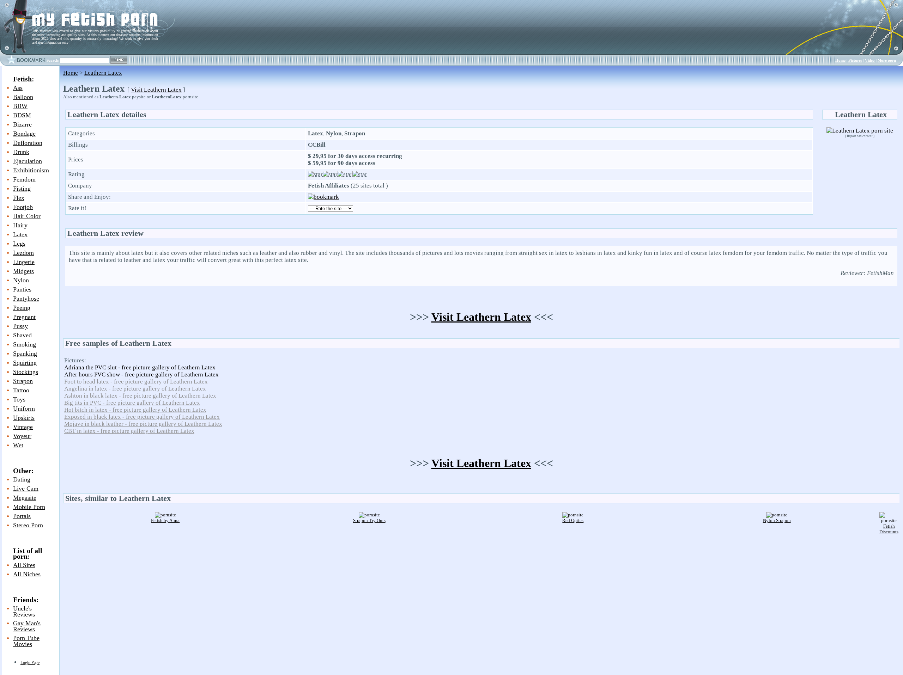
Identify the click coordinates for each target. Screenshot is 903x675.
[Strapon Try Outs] (369, 514)
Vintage (23, 426)
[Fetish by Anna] (165, 514)
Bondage (24, 133)
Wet (18, 445)
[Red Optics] (572, 514)
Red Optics (572, 520)
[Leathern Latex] (859, 130)
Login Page (30, 662)
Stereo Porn (28, 525)
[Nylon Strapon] (776, 514)
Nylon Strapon (777, 520)
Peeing (21, 307)
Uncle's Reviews (24, 611)
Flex (18, 197)
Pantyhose (26, 298)
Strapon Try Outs (369, 520)
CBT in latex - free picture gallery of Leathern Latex (129, 431)
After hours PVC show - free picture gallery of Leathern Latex (141, 374)
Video (870, 60)
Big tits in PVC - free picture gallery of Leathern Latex (132, 402)
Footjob (23, 206)
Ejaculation (27, 161)
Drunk (21, 151)
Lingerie (24, 261)
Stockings (25, 371)
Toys (19, 399)
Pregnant (24, 316)
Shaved (22, 335)
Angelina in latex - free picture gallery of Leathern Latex (135, 388)
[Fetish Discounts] (888, 520)
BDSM (22, 115)
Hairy (20, 225)
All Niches (27, 574)
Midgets (23, 271)
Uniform (24, 408)
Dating (21, 479)
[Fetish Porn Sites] (16, 27)
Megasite (24, 497)
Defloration (27, 142)
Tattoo (21, 390)
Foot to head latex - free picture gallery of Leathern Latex (136, 381)
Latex (20, 234)
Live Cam (25, 488)
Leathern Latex (103, 72)
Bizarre (22, 124)
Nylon (21, 280)
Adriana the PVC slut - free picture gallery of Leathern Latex (140, 367)
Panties (22, 289)
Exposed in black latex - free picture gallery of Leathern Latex (142, 416)
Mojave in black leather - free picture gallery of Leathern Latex (143, 424)
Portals (22, 516)
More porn (887, 60)
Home (840, 60)
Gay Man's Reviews (27, 626)
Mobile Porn (29, 506)
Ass (18, 87)
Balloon (23, 96)
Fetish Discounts (888, 528)
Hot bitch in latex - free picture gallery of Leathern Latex (135, 409)
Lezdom (23, 252)
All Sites (24, 565)
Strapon (23, 381)
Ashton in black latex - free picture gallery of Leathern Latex (140, 395)
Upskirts (24, 417)
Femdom (24, 179)
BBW (20, 106)
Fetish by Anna (165, 520)
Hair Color (27, 216)
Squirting (25, 362)
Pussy (20, 326)
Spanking (25, 353)
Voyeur (22, 436)
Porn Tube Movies (26, 641)
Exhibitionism (31, 170)
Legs (19, 243)
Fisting (22, 188)
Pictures (855, 60)
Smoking (24, 344)
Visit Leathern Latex (156, 89)
